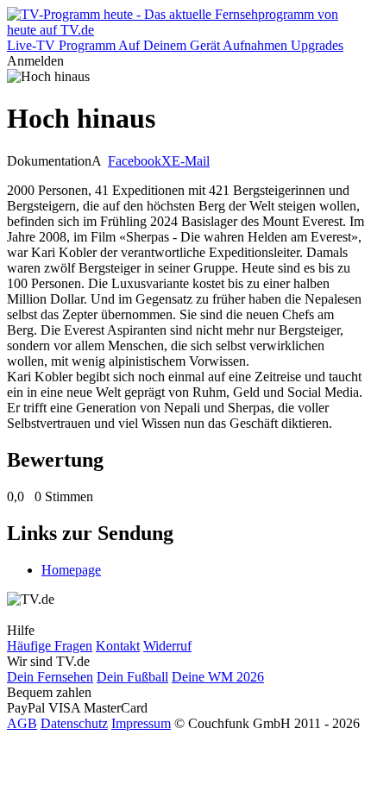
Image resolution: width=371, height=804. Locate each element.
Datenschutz (74, 723)
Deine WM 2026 (218, 676)
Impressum (141, 723)
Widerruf (167, 645)
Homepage (71, 569)
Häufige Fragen (49, 645)
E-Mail (191, 161)
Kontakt (118, 645)
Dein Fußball (132, 676)
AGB (22, 723)
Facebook (134, 161)
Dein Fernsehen (50, 676)
